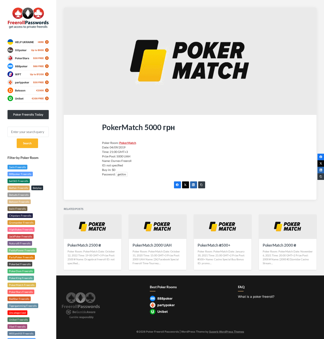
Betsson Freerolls (19, 201)
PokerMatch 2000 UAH (152, 245)
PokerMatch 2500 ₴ (84, 245)
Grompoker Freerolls (21, 222)
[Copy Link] (201, 184)
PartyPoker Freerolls (21, 257)
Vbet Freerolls (17, 326)
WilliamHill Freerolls (21, 333)
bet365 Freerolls (18, 181)
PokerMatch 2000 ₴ (279, 245)
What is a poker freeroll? (256, 297)
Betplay (37, 187)
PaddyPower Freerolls (22, 250)
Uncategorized (17, 312)
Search (27, 143)
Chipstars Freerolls (20, 215)
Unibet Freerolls (18, 319)
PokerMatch (127, 142)
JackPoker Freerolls (20, 236)
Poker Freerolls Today (28, 114)
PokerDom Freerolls (21, 271)
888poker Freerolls (20, 174)
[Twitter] (185, 184)
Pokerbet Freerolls (20, 264)
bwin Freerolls (17, 208)
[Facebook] (177, 184)
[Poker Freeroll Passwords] (28, 18)
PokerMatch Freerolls (21, 285)
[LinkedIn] (193, 184)
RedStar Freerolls (19, 298)
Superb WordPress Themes (226, 331)
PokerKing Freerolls (20, 278)
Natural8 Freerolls (20, 243)
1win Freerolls (17, 167)
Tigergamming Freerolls (23, 305)
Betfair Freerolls (18, 187)
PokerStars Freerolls (21, 291)
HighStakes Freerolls (21, 229)
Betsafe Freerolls (19, 194)
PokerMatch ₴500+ (214, 245)
